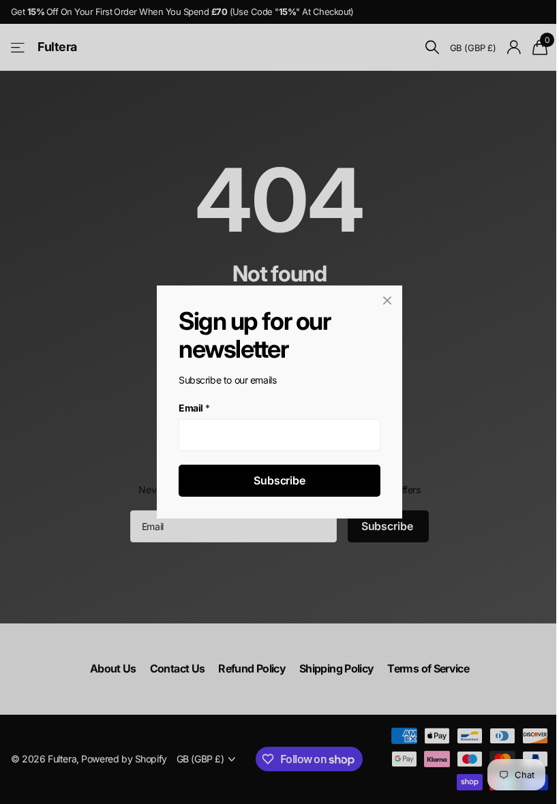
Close (387, 300)
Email (194, 408)
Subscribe (279, 480)
